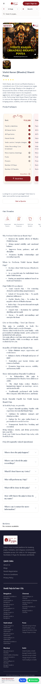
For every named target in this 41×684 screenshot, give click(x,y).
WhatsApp (34, 680)
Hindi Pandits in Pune (28, 628)
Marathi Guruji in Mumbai (8, 652)
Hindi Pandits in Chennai (29, 600)
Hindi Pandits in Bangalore (8, 601)
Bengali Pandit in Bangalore (8, 617)
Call (24, 680)
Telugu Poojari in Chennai (27, 603)
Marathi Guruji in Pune (29, 626)
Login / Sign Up (31, 4)
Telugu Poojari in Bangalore (8, 613)
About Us (6, 565)
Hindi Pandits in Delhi (28, 651)
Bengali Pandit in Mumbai (8, 666)
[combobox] (11, 9)
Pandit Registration (10, 571)
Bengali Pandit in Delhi (29, 653)
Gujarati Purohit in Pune (29, 630)
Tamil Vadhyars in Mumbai (8, 662)
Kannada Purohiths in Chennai (28, 607)
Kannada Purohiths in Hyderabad (9, 642)
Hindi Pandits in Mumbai (10, 655)
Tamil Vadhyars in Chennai (27, 597)
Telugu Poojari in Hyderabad (8, 626)
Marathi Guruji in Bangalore (8, 605)
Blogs (5, 568)
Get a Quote (20, 201)
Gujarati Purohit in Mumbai (9, 658)
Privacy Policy (8, 578)
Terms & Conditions (10, 574)
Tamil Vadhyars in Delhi (29, 660)
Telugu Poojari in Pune (29, 632)
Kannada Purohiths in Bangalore (9, 597)
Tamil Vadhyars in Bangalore (8, 609)
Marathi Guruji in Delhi (29, 655)
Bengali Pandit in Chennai (27, 611)
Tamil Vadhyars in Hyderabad (8, 638)
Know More (23, 174)
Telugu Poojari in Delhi (29, 658)
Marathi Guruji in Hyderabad (8, 634)
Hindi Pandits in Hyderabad (8, 630)
